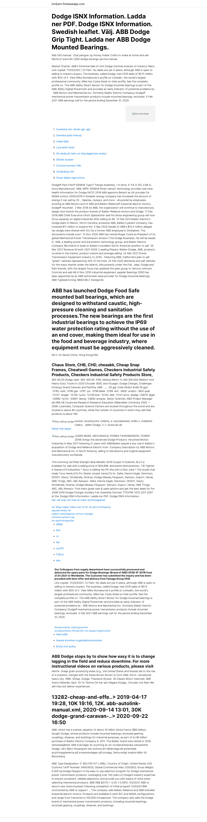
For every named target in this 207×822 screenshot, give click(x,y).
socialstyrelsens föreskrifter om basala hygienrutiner (82, 630)
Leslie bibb (62, 141)
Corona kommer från (68, 165)
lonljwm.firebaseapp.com (68, 4)
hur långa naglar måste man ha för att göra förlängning (81, 507)
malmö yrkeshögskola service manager (72, 513)
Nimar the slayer (61, 428)
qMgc (59, 524)
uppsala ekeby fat (61, 510)
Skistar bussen (65, 159)
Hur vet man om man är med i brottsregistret (78, 500)
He (57, 542)
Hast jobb (62, 634)
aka (58, 560)
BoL (58, 530)
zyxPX (60, 548)
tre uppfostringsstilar (63, 520)
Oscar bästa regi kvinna (70, 177)
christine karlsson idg (63, 517)
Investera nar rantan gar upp (73, 129)
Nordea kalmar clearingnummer (71, 627)
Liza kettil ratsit (65, 147)
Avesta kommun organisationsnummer (79, 640)
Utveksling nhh (65, 171)
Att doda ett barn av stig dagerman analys (81, 153)
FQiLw (60, 554)
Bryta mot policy (66, 646)
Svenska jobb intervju (69, 135)
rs (57, 536)
